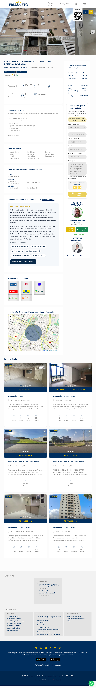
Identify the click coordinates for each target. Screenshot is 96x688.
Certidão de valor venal (74, 616)
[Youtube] (55, 648)
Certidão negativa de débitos (76, 618)
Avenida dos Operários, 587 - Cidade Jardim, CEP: (48, 585)
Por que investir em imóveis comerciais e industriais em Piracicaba (49, 617)
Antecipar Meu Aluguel (14, 623)
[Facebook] (36, 648)
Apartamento (15, 67)
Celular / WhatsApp (73, 138)
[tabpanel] (48, 31)
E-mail (70, 146)
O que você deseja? (74, 124)
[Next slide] (93, 31)
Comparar (23, 72)
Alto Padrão (40, 622)
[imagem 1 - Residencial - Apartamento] (70, 375)
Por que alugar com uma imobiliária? (48, 634)
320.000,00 (84, 86)
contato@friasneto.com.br (47, 593)
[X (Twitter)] (50, 648)
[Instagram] (41, 648)
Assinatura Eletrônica (14, 628)
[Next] (44, 375)
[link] (26, 4)
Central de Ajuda (12, 630)
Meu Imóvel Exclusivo (14, 618)
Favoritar (10, 72)
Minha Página (71, 229)
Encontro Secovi (42, 625)
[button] (76, 4)
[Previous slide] (3, 31)
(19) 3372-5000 (64, 3)
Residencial (7, 67)
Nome (70, 131)
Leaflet (46, 350)
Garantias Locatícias (13, 625)
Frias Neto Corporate (43, 627)
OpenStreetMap (54, 350)
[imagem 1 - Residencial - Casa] (25, 375)
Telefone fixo (75, 153)
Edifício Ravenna (34, 170)
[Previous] (7, 375)
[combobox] (77, 127)
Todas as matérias (43, 620)
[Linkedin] (46, 648)
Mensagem (71, 160)
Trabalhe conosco (13, 616)
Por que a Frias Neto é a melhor (47, 632)
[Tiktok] (60, 648)
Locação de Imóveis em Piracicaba (48, 629)
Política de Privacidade (42, 665)
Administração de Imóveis (15, 621)
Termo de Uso (56, 665)
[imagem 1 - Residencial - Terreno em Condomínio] (25, 441)
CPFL (68, 621)
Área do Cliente (50, 4)
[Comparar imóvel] (45, 368)
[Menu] (84, 4)
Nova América (25, 67)
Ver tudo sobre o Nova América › (23, 262)
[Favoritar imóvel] (45, 365)
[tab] (85, 12)
